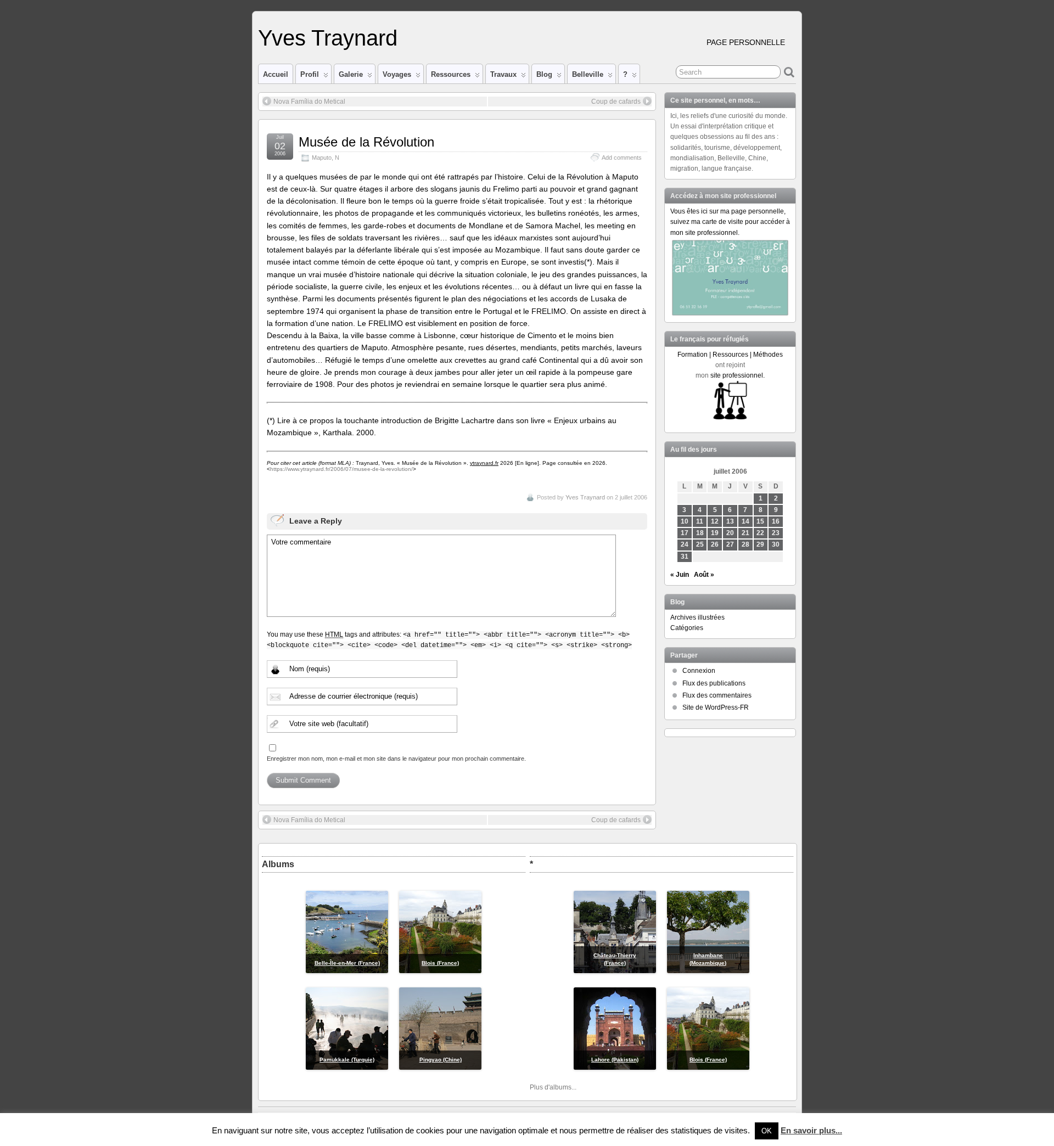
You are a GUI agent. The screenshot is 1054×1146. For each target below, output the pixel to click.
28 (745, 544)
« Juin (679, 574)
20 (730, 533)
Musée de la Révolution (366, 141)
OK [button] (766, 1131)
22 (760, 533)
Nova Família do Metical (309, 101)
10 (684, 521)
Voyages (397, 74)
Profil (309, 74)
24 (684, 544)
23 (776, 533)
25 (700, 544)
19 (715, 533)
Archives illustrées (697, 617)
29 (760, 544)
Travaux (503, 74)
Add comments (622, 157)
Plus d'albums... (553, 1087)
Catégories (686, 628)
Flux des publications (713, 683)
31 (684, 556)
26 (715, 544)
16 (776, 521)
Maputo (322, 157)
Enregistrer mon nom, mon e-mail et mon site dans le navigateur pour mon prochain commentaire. (396, 758)
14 (745, 521)
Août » (704, 574)
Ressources (450, 74)
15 (760, 521)
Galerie (351, 74)
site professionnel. (737, 375)
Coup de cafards (616, 101)
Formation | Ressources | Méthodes (730, 354)
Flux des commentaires (717, 695)
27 (730, 544)
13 (730, 521)
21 (745, 533)
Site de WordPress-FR (715, 707)
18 (700, 533)
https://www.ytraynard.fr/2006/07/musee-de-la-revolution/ (341, 469)
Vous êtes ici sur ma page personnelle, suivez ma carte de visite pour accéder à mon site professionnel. (730, 221)
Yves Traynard (327, 38)
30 (776, 544)
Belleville (587, 74)
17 (684, 533)
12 (715, 521)
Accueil (275, 74)
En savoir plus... (811, 1130)
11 (699, 521)
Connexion (698, 671)
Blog (544, 74)
